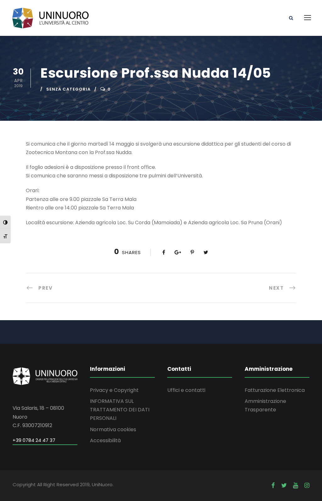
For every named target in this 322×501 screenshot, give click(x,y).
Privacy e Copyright (114, 390)
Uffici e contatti (186, 390)
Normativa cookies (113, 429)
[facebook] (273, 485)
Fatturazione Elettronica (275, 390)
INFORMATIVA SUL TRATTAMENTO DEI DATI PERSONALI (119, 410)
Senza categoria (68, 89)
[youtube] (295, 485)
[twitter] (284, 485)
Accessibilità (105, 440)
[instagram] (306, 485)
